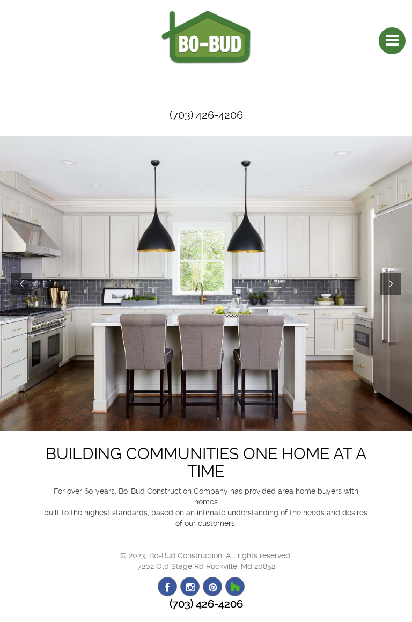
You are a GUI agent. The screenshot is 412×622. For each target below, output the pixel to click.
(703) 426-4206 (206, 114)
